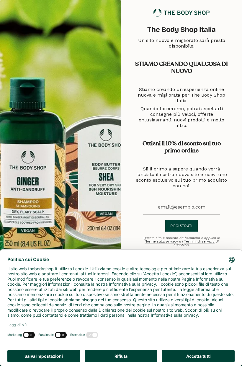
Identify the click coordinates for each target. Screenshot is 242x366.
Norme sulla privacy (161, 241)
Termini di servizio (199, 241)
